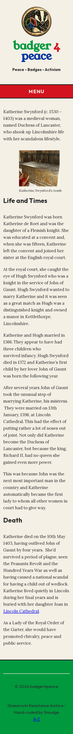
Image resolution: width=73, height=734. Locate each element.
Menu (36, 91)
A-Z (36, 719)
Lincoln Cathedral (21, 611)
